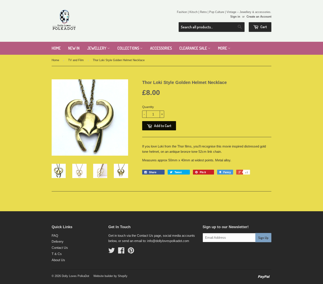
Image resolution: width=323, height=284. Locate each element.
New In (74, 48)
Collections (128, 48)
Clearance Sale (193, 48)
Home (56, 48)
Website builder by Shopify (110, 276)
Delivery (58, 241)
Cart (263, 26)
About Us (58, 260)
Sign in (235, 16)
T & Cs (57, 254)
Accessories (161, 48)
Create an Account (259, 16)
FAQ (55, 235)
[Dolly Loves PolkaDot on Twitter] (111, 252)
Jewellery (97, 48)
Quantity (148, 107)
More (223, 48)
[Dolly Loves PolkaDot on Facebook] (121, 252)
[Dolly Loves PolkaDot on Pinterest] (131, 252)
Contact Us (60, 247)
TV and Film (76, 60)
